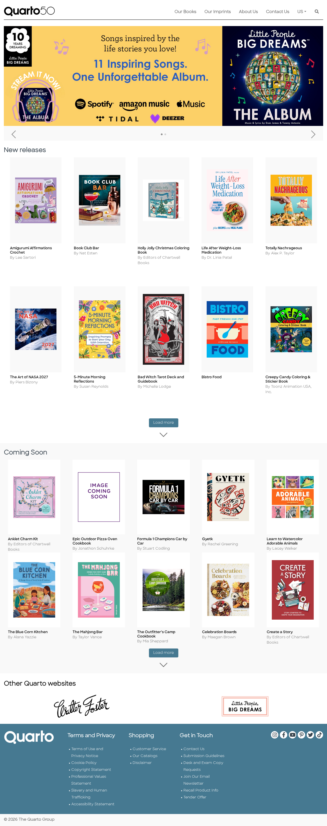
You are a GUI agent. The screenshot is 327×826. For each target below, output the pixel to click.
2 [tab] (165, 134)
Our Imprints (217, 12)
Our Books (185, 12)
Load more (165, 423)
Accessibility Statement (92, 804)
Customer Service (149, 749)
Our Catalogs (145, 756)
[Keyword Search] (316, 12)
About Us (248, 12)
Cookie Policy (84, 763)
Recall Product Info (200, 791)
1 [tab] (162, 134)
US (300, 12)
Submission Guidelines (203, 756)
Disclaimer (142, 763)
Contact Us (277, 12)
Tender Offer (194, 797)
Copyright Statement (91, 770)
